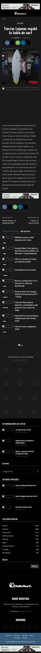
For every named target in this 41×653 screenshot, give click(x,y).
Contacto (17, 638)
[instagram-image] (6, 369)
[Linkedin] (23, 43)
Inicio (4, 19)
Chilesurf (17, 37)
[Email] (28, 43)
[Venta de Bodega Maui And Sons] (8, 488)
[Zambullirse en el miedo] (8, 272)
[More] (33, 43)
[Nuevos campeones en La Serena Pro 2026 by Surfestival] (8, 283)
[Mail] (23, 627)
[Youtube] (36, 627)
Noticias (8, 635)
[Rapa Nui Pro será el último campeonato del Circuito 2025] (8, 318)
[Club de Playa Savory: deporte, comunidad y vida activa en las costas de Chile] (8, 305)
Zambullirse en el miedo (25, 270)
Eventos (4, 243)
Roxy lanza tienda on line (23, 507)
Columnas (5, 275)
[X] (12, 43)
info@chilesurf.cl (26, 611)
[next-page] (7, 337)
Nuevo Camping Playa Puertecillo (26, 496)
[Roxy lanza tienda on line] (6, 510)
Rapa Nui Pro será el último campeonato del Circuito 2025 (26, 318)
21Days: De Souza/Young (33, 222)
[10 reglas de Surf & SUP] (8, 432)
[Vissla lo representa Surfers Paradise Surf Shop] (8, 453)
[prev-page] (3, 337)
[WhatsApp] (17, 43)
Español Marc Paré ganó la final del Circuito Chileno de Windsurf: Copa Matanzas (26, 251)
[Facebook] (7, 43)
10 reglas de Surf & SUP (23, 430)
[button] (4, 13)
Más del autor (25, 231)
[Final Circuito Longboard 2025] (8, 329)
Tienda (24, 638)
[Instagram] (11, 627)
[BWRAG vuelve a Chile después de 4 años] (8, 240)
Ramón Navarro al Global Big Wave (9, 222)
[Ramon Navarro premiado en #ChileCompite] (6, 444)
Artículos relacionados (10, 231)
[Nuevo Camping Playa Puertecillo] (8, 498)
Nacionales (20, 23)
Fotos (31, 635)
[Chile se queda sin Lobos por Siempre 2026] (8, 262)
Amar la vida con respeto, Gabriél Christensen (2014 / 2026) (26, 294)
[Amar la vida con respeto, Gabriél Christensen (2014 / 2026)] (8, 294)
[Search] (38, 13)
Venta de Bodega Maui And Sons (25, 485)
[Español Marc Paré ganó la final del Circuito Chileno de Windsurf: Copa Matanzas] (8, 251)
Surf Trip (24, 635)
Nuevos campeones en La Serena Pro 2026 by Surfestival (26, 283)
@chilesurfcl (20, 360)
